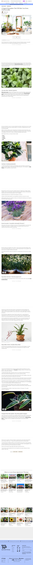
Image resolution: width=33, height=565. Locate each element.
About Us (13, 548)
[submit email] (30, 550)
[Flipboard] (19, 551)
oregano (3, 136)
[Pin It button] (5, 33)
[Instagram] (17, 547)
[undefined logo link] (6, 1)
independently (4, 39)
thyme (3, 135)
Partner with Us (3, 561)
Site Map (13, 551)
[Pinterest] (19, 549)
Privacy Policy (24, 553)
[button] (30, 33)
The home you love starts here (23, 541)
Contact (13, 550)
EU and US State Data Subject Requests (28, 559)
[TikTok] (19, 547)
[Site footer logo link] (6, 547)
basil (3, 139)
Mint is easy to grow (5, 92)
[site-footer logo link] (3, 558)
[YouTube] (17, 551)
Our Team (13, 547)
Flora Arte (15, 369)
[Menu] (2, 1)
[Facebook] (17, 549)
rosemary (3, 138)
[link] (4, 480)
